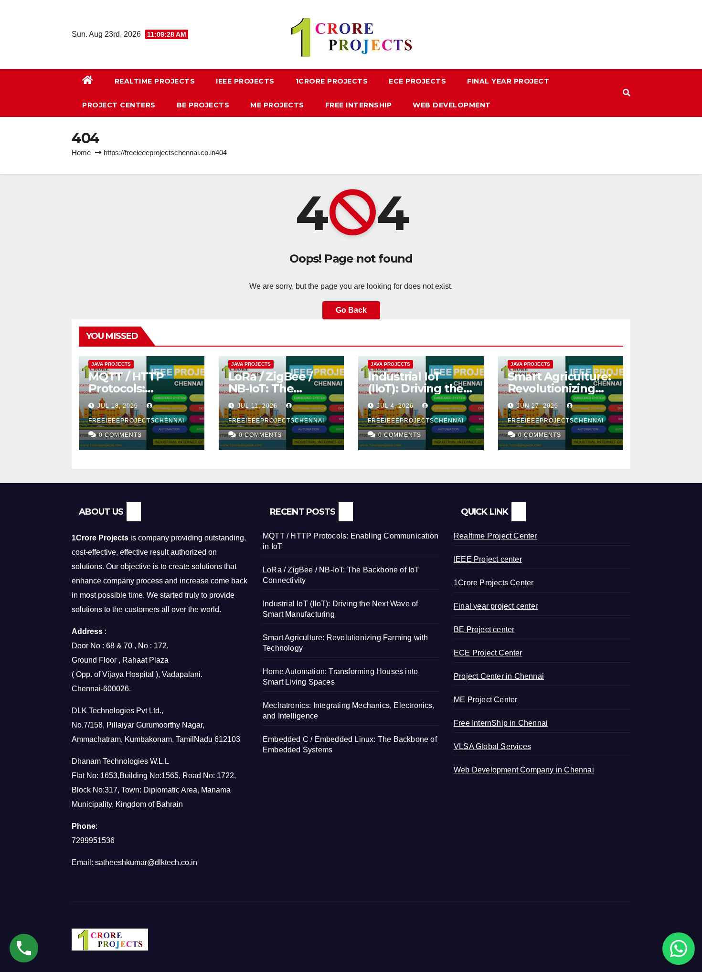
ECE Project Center (488, 653)
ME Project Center (485, 700)
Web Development (452, 105)
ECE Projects (417, 81)
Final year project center (496, 606)
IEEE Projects (245, 81)
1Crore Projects (332, 81)
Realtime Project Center (495, 536)
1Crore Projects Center (493, 583)
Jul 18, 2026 (117, 405)
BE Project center (484, 629)
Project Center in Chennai (499, 676)
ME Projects (277, 105)
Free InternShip (358, 105)
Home (81, 152)
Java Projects (111, 364)
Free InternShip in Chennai (501, 723)
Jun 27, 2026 (537, 405)
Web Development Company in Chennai (524, 770)
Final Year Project (508, 81)
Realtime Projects (155, 81)
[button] (626, 93)
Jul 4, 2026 (395, 405)
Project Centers (119, 105)
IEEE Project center (488, 559)
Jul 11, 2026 (257, 405)
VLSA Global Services (492, 746)
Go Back (351, 310)
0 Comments (120, 435)
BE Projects (203, 105)
